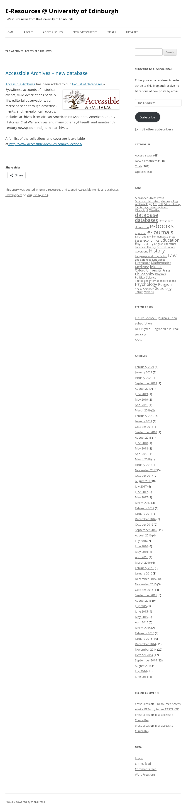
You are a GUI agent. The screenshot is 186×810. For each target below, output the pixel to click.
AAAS (138, 340)
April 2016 (141, 557)
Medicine (142, 266)
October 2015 (144, 590)
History (157, 251)
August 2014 (143, 666)
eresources (142, 704)
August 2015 (143, 600)
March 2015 (143, 628)
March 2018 (143, 459)
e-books (162, 225)
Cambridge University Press (151, 207)
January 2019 (143, 421)
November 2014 (146, 649)
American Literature (147, 201)
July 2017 (141, 486)
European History (145, 247)
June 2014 (141, 677)
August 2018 (143, 437)
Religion (165, 284)
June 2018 (141, 443)
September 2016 (146, 530)
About (28, 32)
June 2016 (141, 546)
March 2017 (143, 503)
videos (149, 292)
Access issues (53, 32)
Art (155, 204)
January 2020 (143, 378)
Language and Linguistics (151, 256)
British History (172, 204)
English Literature (165, 243)
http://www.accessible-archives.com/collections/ (45, 144)
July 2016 (141, 541)
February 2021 (144, 367)
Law (172, 255)
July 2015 (141, 606)
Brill (160, 204)
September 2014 (146, 660)
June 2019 (141, 394)
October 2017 (144, 476)
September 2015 (146, 595)
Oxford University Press (153, 270)
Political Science (145, 277)
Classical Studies (147, 210)
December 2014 (145, 644)
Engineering (144, 243)
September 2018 (146, 432)
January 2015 (143, 639)
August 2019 (143, 389)
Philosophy (144, 273)
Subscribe (147, 117)
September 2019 (146, 383)
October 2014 (144, 655)
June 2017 (141, 492)
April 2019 (141, 405)
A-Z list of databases (87, 84)
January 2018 (143, 465)
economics (151, 240)
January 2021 (143, 372)
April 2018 (141, 454)
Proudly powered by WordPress (25, 802)
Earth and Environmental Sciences (155, 236)
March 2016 (143, 562)
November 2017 (146, 470)
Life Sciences (143, 260)
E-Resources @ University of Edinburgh (61, 11)
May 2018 (141, 448)
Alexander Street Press (149, 197)
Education (169, 240)
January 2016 (143, 573)
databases (112, 189)
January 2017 (143, 514)
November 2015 (146, 584)
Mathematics (161, 262)
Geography (141, 251)
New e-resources (85, 32)
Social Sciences (144, 289)
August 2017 (143, 481)
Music (156, 266)
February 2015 (144, 633)
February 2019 (144, 416)
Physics (160, 274)
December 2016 (145, 519)
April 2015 (141, 622)
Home (9, 32)
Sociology (163, 288)
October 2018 (144, 427)
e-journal (140, 233)
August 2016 (143, 535)
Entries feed (143, 764)
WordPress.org (145, 774)
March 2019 (143, 410)
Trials (112, 32)
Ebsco (138, 241)
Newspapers (13, 195)
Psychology (146, 284)
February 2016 (144, 568)
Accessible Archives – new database (46, 73)
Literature (142, 262)
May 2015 (141, 617)
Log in (139, 758)
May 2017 (141, 497)
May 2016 (141, 552)
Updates (132, 32)
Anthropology (169, 201)
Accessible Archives (20, 84)
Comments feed (146, 769)
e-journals (160, 232)
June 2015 (141, 611)
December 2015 (145, 579)
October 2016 (144, 524)
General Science (166, 247)
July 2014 (141, 671)
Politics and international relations (155, 280)
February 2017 (144, 508)
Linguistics (158, 260)
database (146, 215)
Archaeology (143, 204)
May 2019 (141, 399)
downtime (142, 227)
